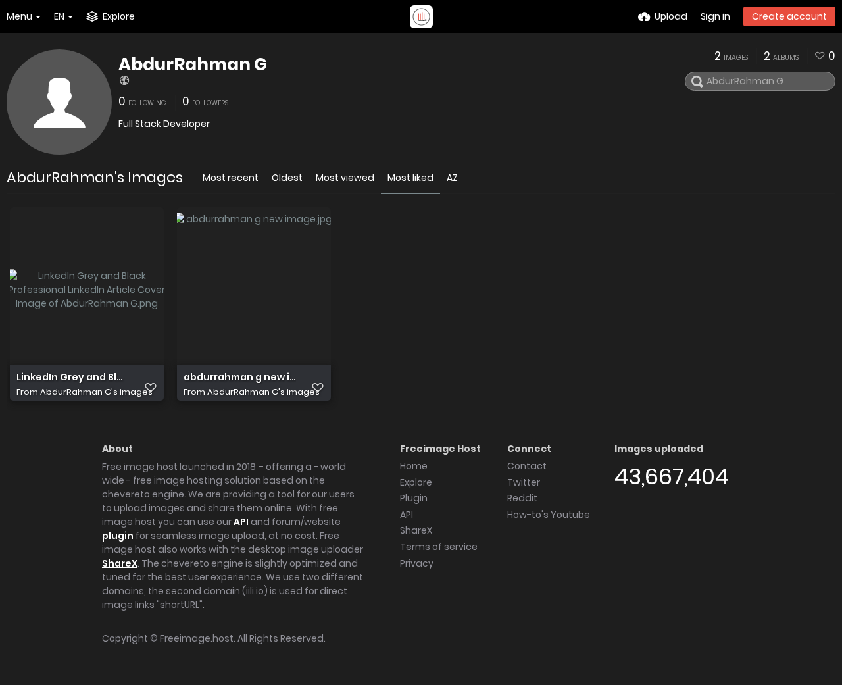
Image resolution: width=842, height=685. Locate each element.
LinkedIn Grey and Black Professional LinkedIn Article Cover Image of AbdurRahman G (72, 377)
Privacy (416, 563)
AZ (452, 177)
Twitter (523, 482)
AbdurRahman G (192, 64)
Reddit (522, 498)
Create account (789, 16)
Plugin (414, 498)
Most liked (410, 177)
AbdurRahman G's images (96, 392)
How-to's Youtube (548, 514)
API (241, 521)
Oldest (287, 177)
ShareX (119, 563)
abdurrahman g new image (240, 377)
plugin (118, 535)
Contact (527, 465)
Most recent (231, 177)
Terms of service (439, 546)
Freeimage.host (197, 638)
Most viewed (345, 177)
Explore (416, 482)
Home (414, 465)
